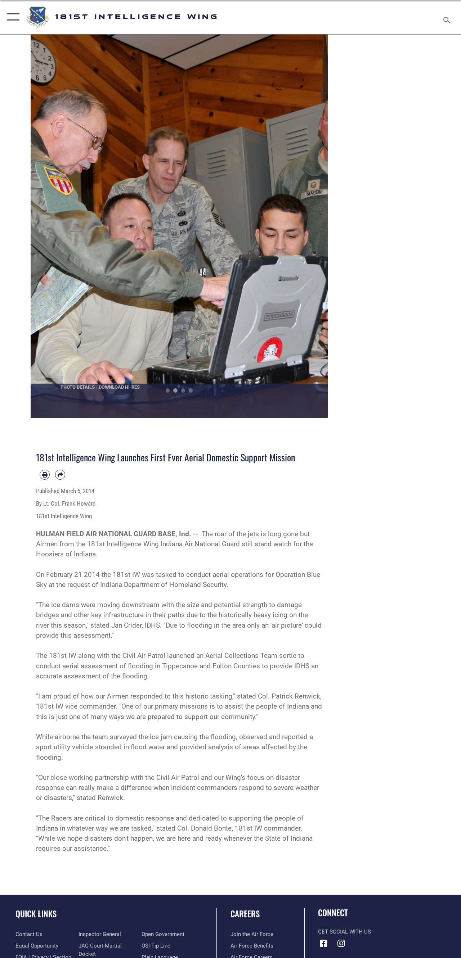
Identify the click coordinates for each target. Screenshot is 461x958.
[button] (11, 17)
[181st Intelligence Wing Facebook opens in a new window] (323, 943)
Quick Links (36, 914)
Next (313, 226)
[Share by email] (60, 475)
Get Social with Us (344, 931)
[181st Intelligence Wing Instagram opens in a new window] (341, 943)
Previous (46, 226)
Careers (245, 914)
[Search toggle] (448, 17)
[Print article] (45, 475)
